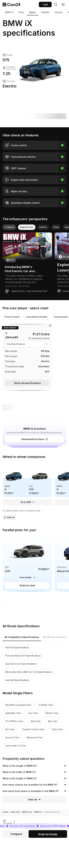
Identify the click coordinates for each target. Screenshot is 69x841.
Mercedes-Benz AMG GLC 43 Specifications (28, 672)
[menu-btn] (63, 4)
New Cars (16, 812)
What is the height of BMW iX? (20, 778)
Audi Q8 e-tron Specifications (21, 663)
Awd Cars (36, 721)
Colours (59, 12)
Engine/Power (26, 227)
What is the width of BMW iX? (19, 772)
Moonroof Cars (35, 737)
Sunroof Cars (12, 737)
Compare (16, 834)
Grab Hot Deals (47, 834)
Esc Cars (9, 729)
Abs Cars (52, 721)
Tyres (56, 227)
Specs (32, 12)
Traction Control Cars (33, 729)
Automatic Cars (13, 713)
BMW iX (9, 12)
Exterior (43, 227)
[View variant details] (27, 357)
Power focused (12, 317)
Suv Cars (33, 713)
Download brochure (33, 439)
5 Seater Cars (46, 704)
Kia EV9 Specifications (17, 647)
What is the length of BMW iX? (20, 765)
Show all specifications (27, 383)
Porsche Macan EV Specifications (23, 655)
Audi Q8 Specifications (17, 680)
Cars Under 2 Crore (15, 745)
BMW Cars (27, 812)
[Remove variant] (50, 325)
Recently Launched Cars (18, 704)
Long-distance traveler (36, 317)
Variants (45, 12)
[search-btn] (55, 4)
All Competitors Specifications (21, 637)
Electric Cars (51, 713)
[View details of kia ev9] (27, 563)
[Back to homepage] (11, 4)
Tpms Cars (57, 729)
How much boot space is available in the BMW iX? (31, 791)
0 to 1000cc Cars (14, 721)
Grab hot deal (27, 585)
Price (21, 12)
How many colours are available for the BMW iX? (30, 784)
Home (6, 812)
